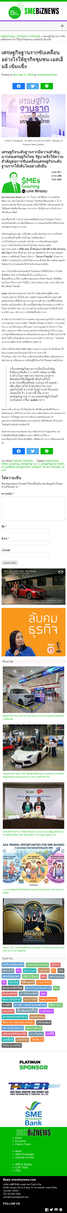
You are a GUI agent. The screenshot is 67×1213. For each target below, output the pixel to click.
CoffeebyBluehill (12, 964)
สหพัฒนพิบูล (37, 1016)
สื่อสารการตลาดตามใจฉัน (18, 1022)
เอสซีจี (50, 1033)
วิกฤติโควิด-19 (46, 1011)
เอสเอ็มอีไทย (22, 1040)
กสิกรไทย (13, 982)
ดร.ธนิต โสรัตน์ (44, 982)
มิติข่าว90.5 (55, 1005)
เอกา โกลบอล (36, 1034)
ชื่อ (4, 526)
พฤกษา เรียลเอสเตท (11, 999)
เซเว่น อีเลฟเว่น (12, 1028)
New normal (30, 970)
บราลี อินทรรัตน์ (28, 993)
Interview (28, 460)
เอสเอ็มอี (36, 467)
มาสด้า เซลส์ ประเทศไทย (30, 1005)
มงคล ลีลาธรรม (48, 999)
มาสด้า (6, 1005)
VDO (18, 1170)
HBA (19, 970)
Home (18, 1138)
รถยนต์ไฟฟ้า (8, 1011)
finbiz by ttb (7, 970)
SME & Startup (23, 1164)
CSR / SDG (21, 1167)
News (18, 1151)
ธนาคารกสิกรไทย (12, 987)
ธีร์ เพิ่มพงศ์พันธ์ (9, 994)
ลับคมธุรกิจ (27, 1010)
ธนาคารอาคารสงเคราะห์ (38, 988)
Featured (17, 460)
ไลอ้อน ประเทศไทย (11, 1045)
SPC (4, 982)
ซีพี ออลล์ (28, 982)
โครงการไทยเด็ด (51, 467)
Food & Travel (23, 1144)
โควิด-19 (37, 1039)
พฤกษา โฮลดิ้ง (30, 999)
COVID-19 (55, 965)
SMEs (43, 976)
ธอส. (56, 988)
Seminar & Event (24, 1157)
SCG (53, 970)
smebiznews (52, 460)
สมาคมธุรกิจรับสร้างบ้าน (14, 1017)
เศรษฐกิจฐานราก (30, 463)
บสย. (43, 993)
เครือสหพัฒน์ (43, 1022)
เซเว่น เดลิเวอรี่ (33, 1028)
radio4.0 (44, 970)
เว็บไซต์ (6, 550)
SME (60, 970)
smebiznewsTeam (47, 74)
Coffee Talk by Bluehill (37, 965)
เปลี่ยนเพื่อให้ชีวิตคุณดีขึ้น (14, 1034)
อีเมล (5, 538)
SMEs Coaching (11, 463)
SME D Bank (30, 976)
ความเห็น (8, 493)
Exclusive (20, 1141)
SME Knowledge (24, 1154)
